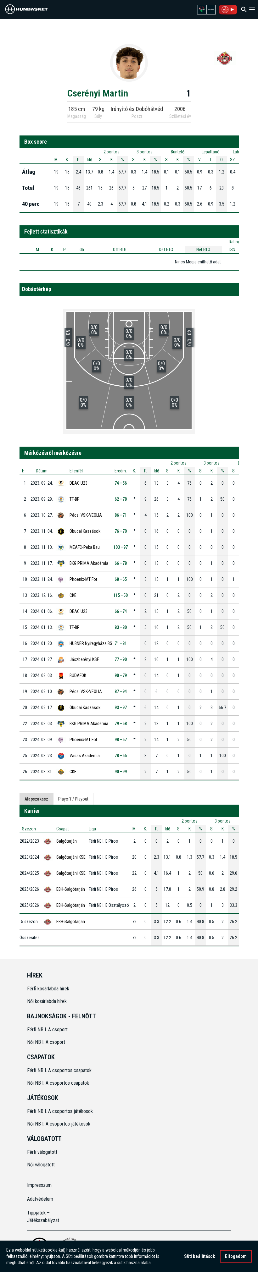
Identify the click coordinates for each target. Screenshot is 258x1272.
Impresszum (39, 1185)
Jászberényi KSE (84, 659)
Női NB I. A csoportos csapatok (58, 1083)
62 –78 (121, 499)
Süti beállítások (199, 1256)
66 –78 (121, 563)
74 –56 (121, 483)
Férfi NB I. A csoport (47, 1029)
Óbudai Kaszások (85, 531)
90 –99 (121, 771)
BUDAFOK (78, 675)
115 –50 (120, 595)
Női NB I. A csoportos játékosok (58, 1124)
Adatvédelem (40, 1199)
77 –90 (121, 659)
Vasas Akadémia (85, 755)
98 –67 (121, 739)
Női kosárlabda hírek (47, 1001)
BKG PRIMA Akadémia (89, 563)
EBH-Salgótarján (70, 889)
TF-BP (75, 499)
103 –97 (120, 547)
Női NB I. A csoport (46, 1042)
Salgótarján (66, 841)
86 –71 (121, 515)
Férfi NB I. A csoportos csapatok (60, 1070)
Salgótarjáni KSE (71, 857)
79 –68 (121, 723)
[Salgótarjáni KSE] (225, 57)
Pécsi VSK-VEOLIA (86, 515)
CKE (73, 595)
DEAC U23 (78, 483)
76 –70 (121, 531)
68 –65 (121, 579)
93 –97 (121, 707)
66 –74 (121, 611)
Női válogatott (41, 1165)
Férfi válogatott (42, 1152)
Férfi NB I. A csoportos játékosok (60, 1111)
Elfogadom (236, 1256)
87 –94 (121, 691)
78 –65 (121, 755)
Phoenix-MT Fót (83, 579)
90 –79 (121, 675)
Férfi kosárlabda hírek (48, 989)
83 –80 (121, 627)
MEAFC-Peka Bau (85, 547)
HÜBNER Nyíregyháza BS (91, 643)
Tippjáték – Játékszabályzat (43, 1216)
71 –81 (121, 643)
